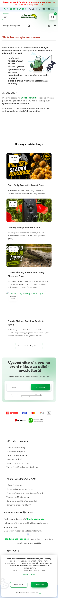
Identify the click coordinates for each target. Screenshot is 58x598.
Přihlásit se (40, 387)
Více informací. (29, 575)
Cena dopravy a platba (16, 455)
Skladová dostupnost (16, 451)
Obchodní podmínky (15, 447)
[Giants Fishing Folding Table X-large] (29, 304)
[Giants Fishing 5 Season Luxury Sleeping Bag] (29, 255)
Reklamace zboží (14, 459)
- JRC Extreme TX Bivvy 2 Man (29, 3)
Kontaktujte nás (35, 519)
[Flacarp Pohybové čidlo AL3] (29, 210)
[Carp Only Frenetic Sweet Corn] (29, 166)
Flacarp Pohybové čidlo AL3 (24, 227)
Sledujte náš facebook (17, 539)
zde (40, 593)
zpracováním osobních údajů (31, 395)
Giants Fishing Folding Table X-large (26, 323)
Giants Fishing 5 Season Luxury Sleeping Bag (26, 274)
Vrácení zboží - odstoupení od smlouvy (24, 467)
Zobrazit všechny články (29, 346)
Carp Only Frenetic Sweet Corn (26, 185)
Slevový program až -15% (17, 463)
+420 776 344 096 (16, 9)
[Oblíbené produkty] (55, 25)
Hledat (29, 25)
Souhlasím (39, 585)
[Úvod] (29, 16)
